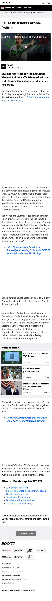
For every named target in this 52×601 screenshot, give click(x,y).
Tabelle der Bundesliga (18, 497)
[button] (26, 47)
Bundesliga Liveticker (17, 493)
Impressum (6, 564)
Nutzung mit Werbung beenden (14, 579)
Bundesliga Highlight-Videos (21, 500)
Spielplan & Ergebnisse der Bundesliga (26, 490)
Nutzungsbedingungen (10, 575)
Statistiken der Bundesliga (19, 503)
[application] (26, 47)
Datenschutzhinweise (10, 567)
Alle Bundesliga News (17, 487)
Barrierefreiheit (7, 583)
